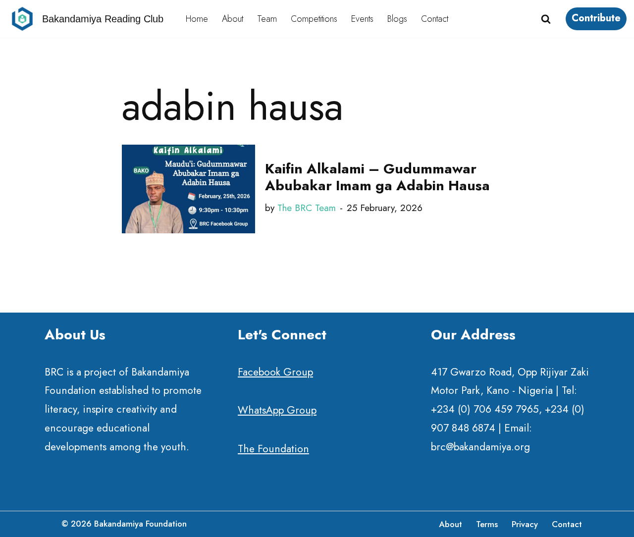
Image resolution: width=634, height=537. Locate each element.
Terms (487, 524)
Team (267, 18)
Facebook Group (275, 372)
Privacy (525, 524)
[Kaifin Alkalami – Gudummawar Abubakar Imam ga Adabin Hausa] (188, 189)
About (232, 18)
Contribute (596, 18)
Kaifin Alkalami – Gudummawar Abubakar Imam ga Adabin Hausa (377, 177)
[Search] (546, 19)
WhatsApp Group (277, 410)
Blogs (397, 18)
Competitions (314, 18)
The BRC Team (306, 208)
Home (197, 18)
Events (362, 18)
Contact (434, 18)
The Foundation (273, 449)
